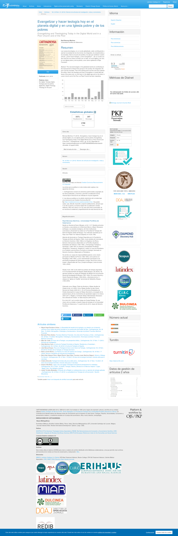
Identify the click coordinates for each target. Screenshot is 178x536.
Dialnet (57, 457)
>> (51, 377)
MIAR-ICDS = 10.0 (119, 194)
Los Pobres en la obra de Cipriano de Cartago (68, 351)
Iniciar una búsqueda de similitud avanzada (59, 379)
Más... (78, 452)
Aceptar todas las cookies (164, 532)
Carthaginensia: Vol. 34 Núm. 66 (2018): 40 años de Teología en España (62, 346)
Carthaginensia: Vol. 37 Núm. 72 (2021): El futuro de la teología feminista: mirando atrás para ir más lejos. (72, 362)
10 (48, 377)
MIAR (49, 459)
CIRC (45, 459)
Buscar (170, 6)
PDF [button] (48, 72)
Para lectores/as (115, 39)
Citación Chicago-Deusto (92, 6)
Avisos (39, 6)
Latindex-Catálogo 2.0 (47, 457)
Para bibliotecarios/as (117, 46)
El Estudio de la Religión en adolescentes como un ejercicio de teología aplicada (81, 370)
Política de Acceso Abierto (110, 6)
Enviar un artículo (116, 55)
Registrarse (166, 2)
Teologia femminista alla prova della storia (64, 361)
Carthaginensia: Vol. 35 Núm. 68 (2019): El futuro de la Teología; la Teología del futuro (72, 349)
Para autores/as (115, 42)
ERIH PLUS (131, 194)
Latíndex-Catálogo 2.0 (153, 2)
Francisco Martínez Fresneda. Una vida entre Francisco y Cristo (75, 335)
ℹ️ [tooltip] (95, 112)
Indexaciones (47, 6)
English (113, 24)
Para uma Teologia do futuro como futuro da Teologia (70, 348)
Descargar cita (84, 149)
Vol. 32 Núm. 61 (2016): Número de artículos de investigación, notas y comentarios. (76, 12)
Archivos (31, 6)
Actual (24, 6)
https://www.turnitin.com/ (116, 361)
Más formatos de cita (70, 149)
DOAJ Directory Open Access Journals (62, 459)
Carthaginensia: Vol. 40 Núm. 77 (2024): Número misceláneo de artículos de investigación (71, 352)
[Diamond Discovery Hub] (123, 234)
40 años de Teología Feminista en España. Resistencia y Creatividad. (74, 344)
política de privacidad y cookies (107, 532)
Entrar (175, 2)
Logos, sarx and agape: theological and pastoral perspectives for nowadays (75, 364)
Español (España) (116, 20)
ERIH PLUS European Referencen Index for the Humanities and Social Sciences (93, 433)
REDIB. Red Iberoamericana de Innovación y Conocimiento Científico (92, 431)
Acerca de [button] (124, 6)
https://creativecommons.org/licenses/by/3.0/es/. (79, 202)
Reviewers (80, 6)
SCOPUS (39, 431)
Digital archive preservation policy (64, 6)
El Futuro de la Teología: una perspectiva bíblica (65, 340)
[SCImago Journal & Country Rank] (120, 102)
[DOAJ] (51, 510)
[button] (66, 315)
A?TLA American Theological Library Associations (56, 431)
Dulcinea (66, 433)
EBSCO (38, 457)
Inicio (40, 12)
